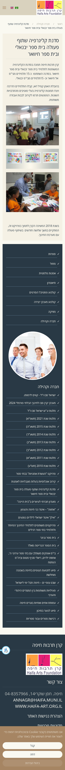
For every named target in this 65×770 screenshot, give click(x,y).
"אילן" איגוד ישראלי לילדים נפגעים (37, 517)
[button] (5, 650)
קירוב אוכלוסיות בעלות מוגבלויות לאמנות (33, 481)
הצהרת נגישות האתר (44, 716)
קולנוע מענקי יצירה (45, 302)
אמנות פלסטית (47, 273)
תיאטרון (51, 283)
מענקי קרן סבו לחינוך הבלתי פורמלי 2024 (32, 403)
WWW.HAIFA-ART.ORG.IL (38, 706)
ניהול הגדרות (32, 763)
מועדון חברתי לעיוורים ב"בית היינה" (36, 502)
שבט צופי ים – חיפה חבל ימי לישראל (35, 583)
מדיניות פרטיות (49, 725)
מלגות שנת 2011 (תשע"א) (41, 458)
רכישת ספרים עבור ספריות (41, 619)
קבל (32, 746)
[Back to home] (49, 7)
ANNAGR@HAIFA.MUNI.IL (37, 700)
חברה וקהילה (48, 321)
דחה (32, 754)
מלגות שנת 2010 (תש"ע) (42, 466)
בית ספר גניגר (48, 538)
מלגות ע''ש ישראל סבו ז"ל (42, 411)
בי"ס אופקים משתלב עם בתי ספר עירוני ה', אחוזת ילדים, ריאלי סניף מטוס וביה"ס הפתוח (32, 557)
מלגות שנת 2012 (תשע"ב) (41, 450)
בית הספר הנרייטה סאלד (42, 545)
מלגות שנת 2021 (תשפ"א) (41, 418)
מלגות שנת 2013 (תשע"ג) (41, 442)
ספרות (52, 254)
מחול (53, 264)
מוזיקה (52, 312)
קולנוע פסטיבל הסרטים (42, 292)
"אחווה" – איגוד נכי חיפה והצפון (38, 509)
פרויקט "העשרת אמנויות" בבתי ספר (36, 474)
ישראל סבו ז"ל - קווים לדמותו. (40, 395)
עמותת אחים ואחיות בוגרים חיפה (38, 603)
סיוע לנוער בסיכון (46, 611)
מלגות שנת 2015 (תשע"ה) (41, 426)
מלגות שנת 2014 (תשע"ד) (41, 434)
